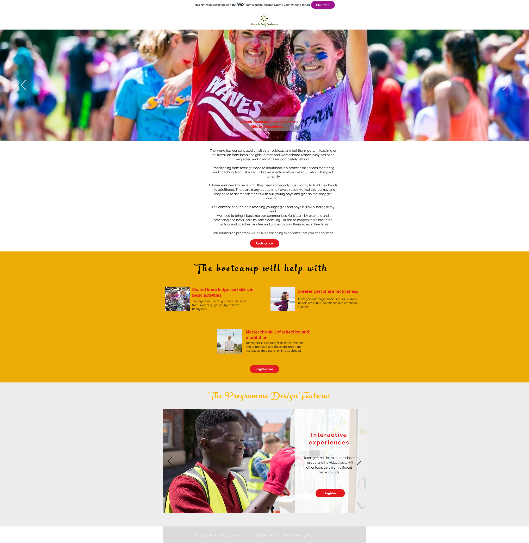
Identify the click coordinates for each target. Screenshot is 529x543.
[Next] (505, 85)
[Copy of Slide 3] (273, 508)
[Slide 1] (260, 132)
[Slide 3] (268, 133)
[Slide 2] (264, 132)
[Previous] (23, 85)
